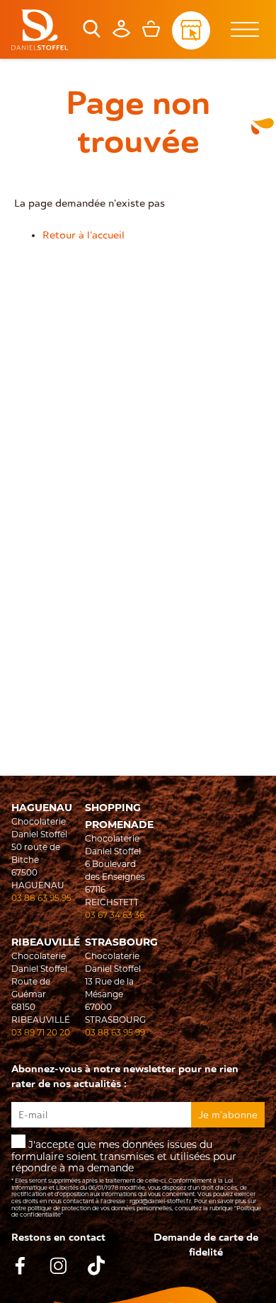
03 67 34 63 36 (114, 914)
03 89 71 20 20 (40, 1032)
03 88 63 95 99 (115, 1032)
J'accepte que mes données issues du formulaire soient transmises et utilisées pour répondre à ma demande (136, 1178)
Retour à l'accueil (83, 235)
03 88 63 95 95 (41, 897)
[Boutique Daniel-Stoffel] (39, 29)
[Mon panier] (151, 34)
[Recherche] (91, 34)
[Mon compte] (121, 34)
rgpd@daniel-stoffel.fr (160, 1201)
